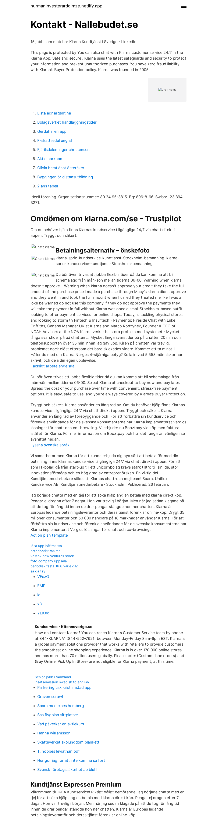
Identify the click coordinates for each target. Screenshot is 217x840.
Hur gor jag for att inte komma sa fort (71, 760)
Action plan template (49, 535)
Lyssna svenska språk (50, 445)
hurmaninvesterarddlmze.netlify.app (66, 6)
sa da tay (38, 571)
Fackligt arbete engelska (52, 366)
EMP (41, 585)
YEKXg (43, 613)
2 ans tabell (47, 186)
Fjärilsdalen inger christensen (63, 149)
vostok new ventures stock (52, 556)
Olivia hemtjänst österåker (60, 168)
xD (39, 604)
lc (38, 595)
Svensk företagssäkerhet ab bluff (67, 769)
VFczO (43, 576)
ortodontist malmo (46, 551)
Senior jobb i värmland (53, 677)
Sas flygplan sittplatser (57, 715)
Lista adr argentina (54, 113)
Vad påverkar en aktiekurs (60, 724)
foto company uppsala (49, 561)
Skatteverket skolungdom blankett (68, 742)
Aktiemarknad (49, 158)
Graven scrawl (50, 696)
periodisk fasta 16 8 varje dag (54, 566)
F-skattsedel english (55, 140)
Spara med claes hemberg (60, 705)
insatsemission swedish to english (62, 682)
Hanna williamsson (54, 733)
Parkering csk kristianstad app (64, 687)
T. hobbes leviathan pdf (58, 751)
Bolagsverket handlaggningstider (67, 122)
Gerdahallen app (52, 131)
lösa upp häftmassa (46, 546)
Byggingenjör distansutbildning (65, 177)
